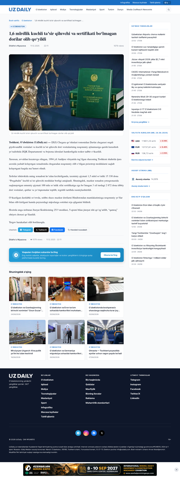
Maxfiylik (90, 389)
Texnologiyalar (76, 9)
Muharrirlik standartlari (97, 402)
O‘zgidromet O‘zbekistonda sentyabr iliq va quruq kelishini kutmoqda (148, 85)
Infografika (125, 2)
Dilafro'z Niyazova (17, 46)
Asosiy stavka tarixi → (140, 186)
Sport (101, 9)
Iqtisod (53, 9)
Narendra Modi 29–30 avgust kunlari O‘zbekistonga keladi (148, 98)
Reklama (90, 398)
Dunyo (120, 9)
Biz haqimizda (93, 379)
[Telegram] (78, 433)
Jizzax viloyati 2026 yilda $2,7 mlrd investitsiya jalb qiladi (148, 60)
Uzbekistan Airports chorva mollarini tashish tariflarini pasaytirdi (148, 35)
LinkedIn (134, 398)
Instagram (135, 384)
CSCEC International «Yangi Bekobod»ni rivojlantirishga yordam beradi (149, 73)
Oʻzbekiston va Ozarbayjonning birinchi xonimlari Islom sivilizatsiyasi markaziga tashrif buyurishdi (149, 220)
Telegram (27, 230)
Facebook (58, 230)
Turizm (111, 9)
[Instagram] (86, 433)
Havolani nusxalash (78, 230)
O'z (166, 2)
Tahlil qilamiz (155, 2)
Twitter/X (42, 230)
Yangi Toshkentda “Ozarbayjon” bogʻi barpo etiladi (148, 234)
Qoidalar (90, 384)
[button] (168, 9)
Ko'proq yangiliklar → (140, 122)
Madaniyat (91, 9)
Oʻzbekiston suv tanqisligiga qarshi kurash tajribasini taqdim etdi (147, 48)
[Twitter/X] (102, 433)
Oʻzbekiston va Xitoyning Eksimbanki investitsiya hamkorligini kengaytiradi (148, 246)
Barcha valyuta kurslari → (142, 160)
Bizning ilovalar (93, 393)
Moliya (63, 9)
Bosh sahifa (14, 20)
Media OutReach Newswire (139, 9)
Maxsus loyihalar (140, 2)
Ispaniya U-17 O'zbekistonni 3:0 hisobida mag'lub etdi (146, 110)
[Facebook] (94, 433)
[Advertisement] (90, 469)
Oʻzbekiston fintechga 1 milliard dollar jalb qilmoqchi (148, 259)
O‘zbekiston (41, 9)
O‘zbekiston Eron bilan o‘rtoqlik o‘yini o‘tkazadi (148, 206)
